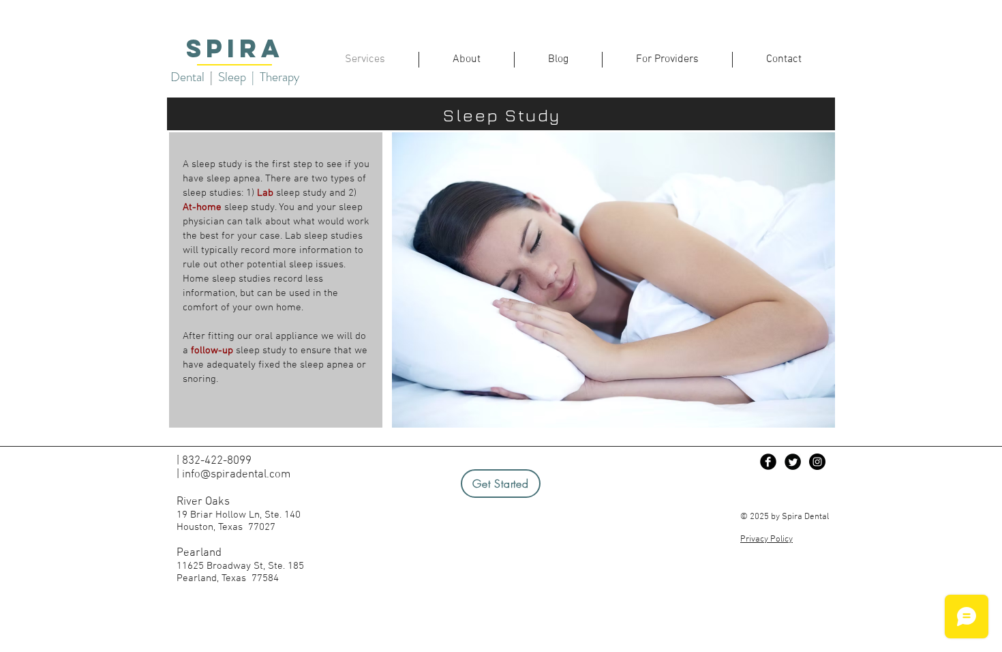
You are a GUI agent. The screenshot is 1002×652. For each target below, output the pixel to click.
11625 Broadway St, (222, 566)
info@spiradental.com (236, 474)
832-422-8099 (217, 461)
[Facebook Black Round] (768, 462)
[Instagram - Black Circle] (817, 462)
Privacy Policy (766, 539)
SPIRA (235, 48)
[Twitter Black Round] (793, 462)
